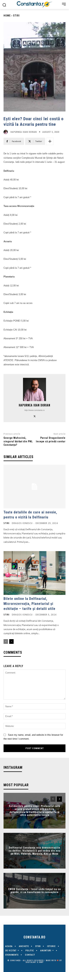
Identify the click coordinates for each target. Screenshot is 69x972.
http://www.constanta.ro (34, 410)
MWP (41, 962)
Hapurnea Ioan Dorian (23, 132)
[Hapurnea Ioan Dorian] (7, 132)
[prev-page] (6, 641)
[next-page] (11, 641)
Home (7, 15)
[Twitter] (34, 415)
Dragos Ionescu (22, 523)
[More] (50, 141)
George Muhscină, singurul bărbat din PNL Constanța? (18, 441)
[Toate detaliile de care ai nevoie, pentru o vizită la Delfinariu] (34, 486)
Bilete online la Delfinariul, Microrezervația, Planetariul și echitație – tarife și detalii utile (29, 603)
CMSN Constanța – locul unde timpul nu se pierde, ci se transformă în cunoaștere (34, 891)
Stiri (16, 15)
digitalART (31, 962)
